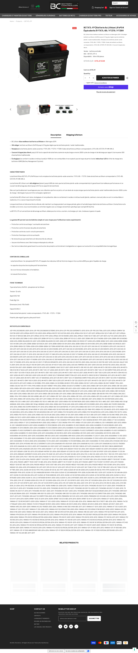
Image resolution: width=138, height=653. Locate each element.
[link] (24, 587)
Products (19, 21)
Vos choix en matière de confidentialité (75, 651)
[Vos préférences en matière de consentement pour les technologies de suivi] (134, 649)
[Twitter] (76, 626)
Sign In (112, 7)
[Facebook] (60, 626)
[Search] (120, 3)
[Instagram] (66, 626)
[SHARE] (126, 78)
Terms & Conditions (100, 83)
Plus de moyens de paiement (105, 92)
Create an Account (122, 7)
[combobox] (118, 3)
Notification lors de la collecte (56, 651)
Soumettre (94, 618)
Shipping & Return (74, 135)
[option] (44, 60)
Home (12, 21)
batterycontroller (95, 51)
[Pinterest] (71, 626)
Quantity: (87, 73)
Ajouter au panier (110, 78)
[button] (10, 109)
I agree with (90, 83)
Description (56, 135)
